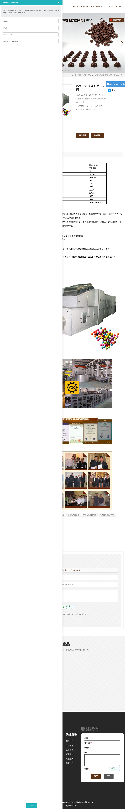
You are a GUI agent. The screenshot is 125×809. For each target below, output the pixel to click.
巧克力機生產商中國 (107, 515)
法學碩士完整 (71, 806)
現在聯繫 (97, 135)
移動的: (87, 748)
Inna (113, 90)
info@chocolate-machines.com (108, 6)
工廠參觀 (69, 750)
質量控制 (69, 759)
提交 (96, 776)
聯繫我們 (89, 20)
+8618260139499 (80, 6)
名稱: (86, 738)
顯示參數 (82, 135)
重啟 (109, 776)
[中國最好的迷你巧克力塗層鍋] (62, 43)
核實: (86, 769)
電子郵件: (88, 743)
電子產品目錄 (75, 20)
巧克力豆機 (87, 75)
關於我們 (69, 741)
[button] (62, 70)
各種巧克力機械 (73, 515)
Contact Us (31, 805)
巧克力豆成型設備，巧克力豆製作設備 (66, 570)
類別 (79, 75)
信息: (86, 752)
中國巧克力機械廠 (89, 515)
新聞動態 (69, 754)
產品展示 (69, 746)
